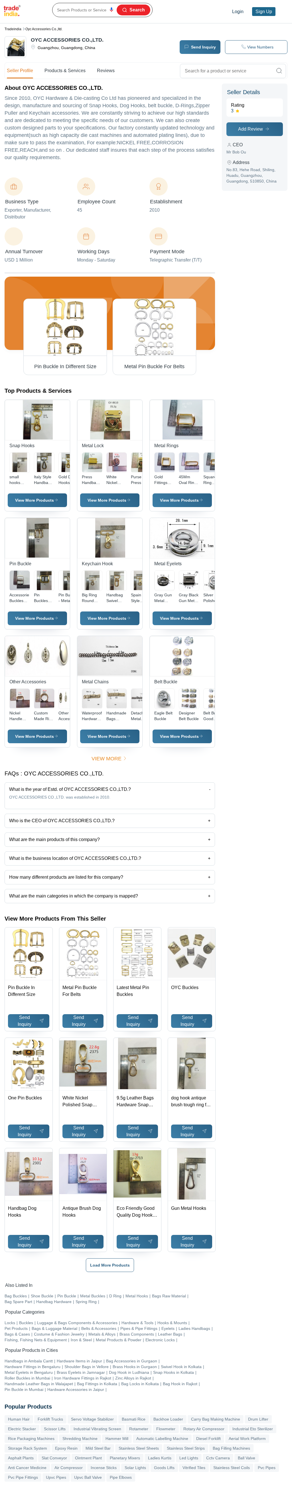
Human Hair (19, 1419)
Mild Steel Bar (98, 1448)
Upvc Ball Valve (88, 1477)
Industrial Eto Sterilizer (252, 1429)
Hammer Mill (117, 1438)
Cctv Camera (218, 1458)
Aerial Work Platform (247, 1438)
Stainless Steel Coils (231, 1467)
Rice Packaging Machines (31, 1438)
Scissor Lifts (55, 1429)
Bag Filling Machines (231, 1448)
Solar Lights (135, 1467)
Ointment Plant (88, 1458)
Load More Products (110, 1265)
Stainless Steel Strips (186, 1448)
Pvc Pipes (266, 1467)
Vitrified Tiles (193, 1467)
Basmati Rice (133, 1419)
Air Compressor (68, 1467)
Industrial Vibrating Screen (97, 1429)
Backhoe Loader (168, 1419)
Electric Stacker (22, 1429)
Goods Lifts (164, 1467)
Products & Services (65, 70)
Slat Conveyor (54, 1458)
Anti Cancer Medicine (27, 1467)
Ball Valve (246, 1458)
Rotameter (138, 1429)
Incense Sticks (104, 1467)
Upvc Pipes (56, 1477)
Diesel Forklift (208, 1438)
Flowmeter (165, 1429)
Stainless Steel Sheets (139, 1448)
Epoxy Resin (66, 1448)
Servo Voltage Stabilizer (92, 1419)
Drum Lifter (258, 1419)
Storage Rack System (27, 1448)
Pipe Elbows (121, 1477)
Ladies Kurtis (159, 1458)
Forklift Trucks (50, 1419)
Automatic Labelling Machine (162, 1438)
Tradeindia (13, 29)
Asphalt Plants (21, 1458)
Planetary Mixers (125, 1458)
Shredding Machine (80, 1438)
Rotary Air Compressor (203, 1429)
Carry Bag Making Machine (215, 1419)
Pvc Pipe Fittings (23, 1477)
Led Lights (188, 1458)
